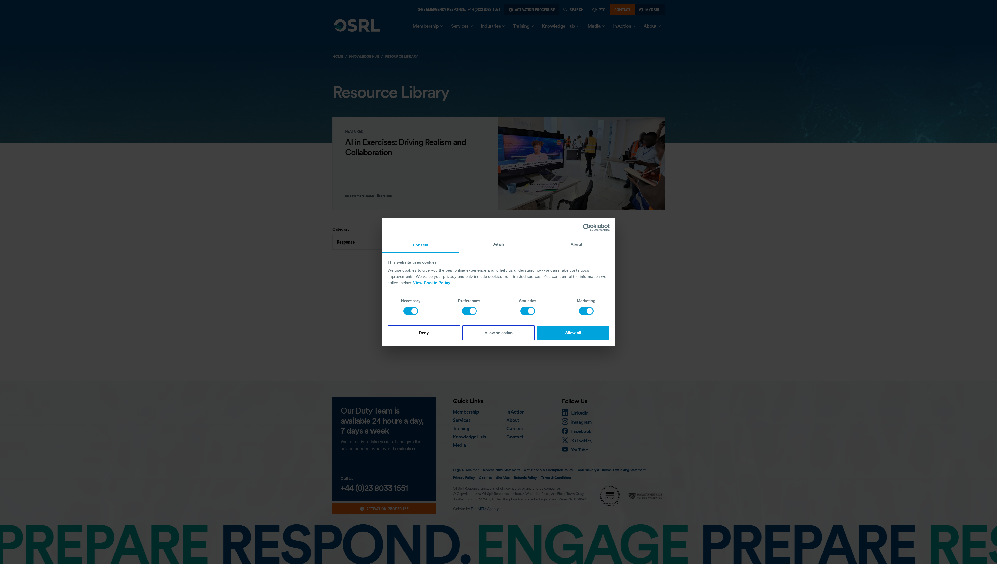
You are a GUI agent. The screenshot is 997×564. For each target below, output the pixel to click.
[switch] (469, 311)
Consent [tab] (420, 245)
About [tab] (576, 244)
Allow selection (498, 333)
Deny (423, 333)
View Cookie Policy (431, 282)
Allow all (573, 333)
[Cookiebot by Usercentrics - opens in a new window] (587, 227)
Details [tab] (498, 244)
